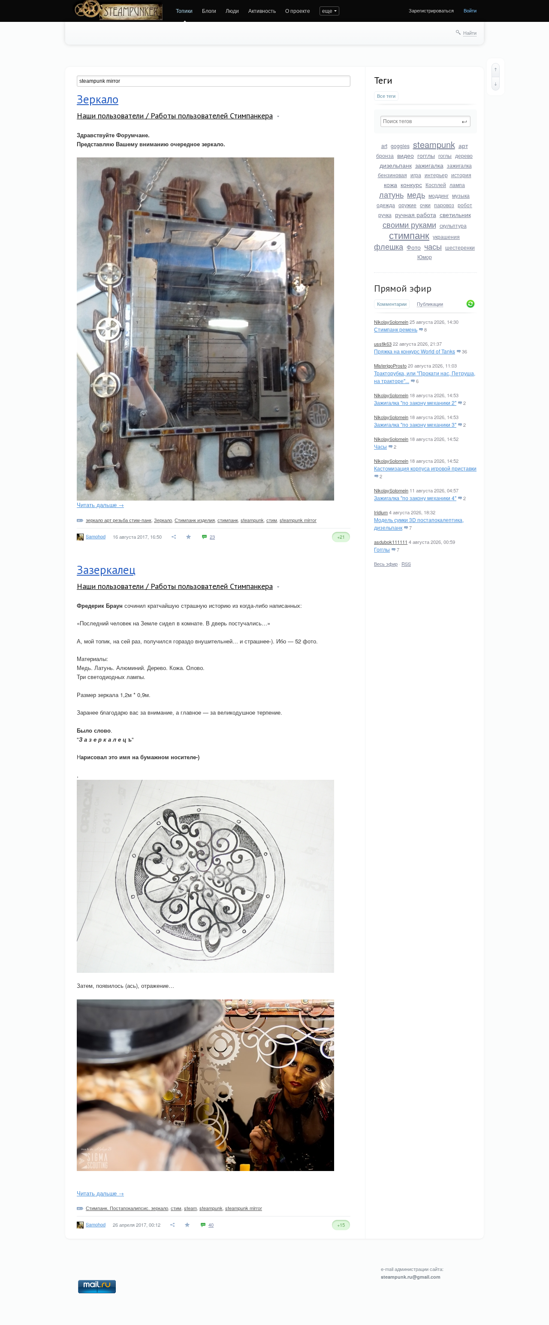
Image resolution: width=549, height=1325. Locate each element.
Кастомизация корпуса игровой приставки (425, 468)
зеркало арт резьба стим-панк (118, 519)
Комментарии (392, 304)
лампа (457, 184)
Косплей (435, 184)
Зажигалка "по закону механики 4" (415, 497)
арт (463, 145)
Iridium (381, 512)
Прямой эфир (402, 288)
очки (425, 204)
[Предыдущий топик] (496, 70)
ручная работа (415, 214)
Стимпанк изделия (195, 519)
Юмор (424, 256)
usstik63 (383, 343)
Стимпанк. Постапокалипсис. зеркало (127, 1207)
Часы (380, 446)
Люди (232, 10)
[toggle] (278, 116)
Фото (414, 247)
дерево (464, 155)
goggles (400, 145)
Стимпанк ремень (395, 329)
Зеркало (97, 99)
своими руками (409, 224)
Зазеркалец (106, 569)
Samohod (96, 536)
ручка (385, 214)
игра (415, 174)
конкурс (411, 184)
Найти (470, 32)
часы (433, 246)
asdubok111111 (390, 541)
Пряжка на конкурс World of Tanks (414, 351)
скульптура (453, 225)
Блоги (209, 10)
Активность (262, 10)
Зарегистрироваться (431, 10)
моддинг (438, 195)
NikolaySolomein (391, 321)
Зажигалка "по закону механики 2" (415, 402)
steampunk (434, 144)
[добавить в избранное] (189, 537)
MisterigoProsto (390, 365)
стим (271, 519)
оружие (407, 204)
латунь (391, 194)
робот (465, 204)
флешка (388, 246)
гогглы (426, 155)
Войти (470, 10)
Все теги (386, 96)
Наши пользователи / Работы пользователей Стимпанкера (175, 116)
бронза (385, 155)
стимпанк (409, 234)
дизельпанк (396, 165)
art (384, 145)
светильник (455, 214)
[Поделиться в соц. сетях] (174, 537)
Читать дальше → (100, 505)
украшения (446, 236)
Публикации (430, 304)
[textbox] (425, 121)
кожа (390, 184)
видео (405, 155)
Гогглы (382, 549)
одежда (386, 204)
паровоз (444, 204)
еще (327, 10)
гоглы (445, 155)
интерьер (436, 174)
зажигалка (429, 165)
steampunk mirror (298, 519)
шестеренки (460, 247)
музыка (461, 195)
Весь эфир (386, 563)
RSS (406, 563)
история (461, 174)
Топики (184, 10)
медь (416, 194)
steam (190, 1207)
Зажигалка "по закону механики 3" (415, 424)
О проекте (297, 10)
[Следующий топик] (496, 84)
